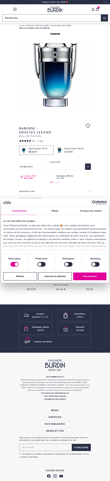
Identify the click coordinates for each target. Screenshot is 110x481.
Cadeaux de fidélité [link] (43, 341)
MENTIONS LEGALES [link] (57, 396)
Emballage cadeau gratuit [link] (40, 328)
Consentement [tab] (19, 211)
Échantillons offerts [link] (80, 315)
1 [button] (51, 182)
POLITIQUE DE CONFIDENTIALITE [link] (55, 393)
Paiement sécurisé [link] (80, 328)
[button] (14, 9)
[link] (48, 475)
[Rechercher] (104, 18)
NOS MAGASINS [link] (55, 424)
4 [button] (58, 182)
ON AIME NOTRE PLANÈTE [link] (55, 399)
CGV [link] (46, 396)
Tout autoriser (90, 276)
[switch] (41, 264)
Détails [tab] (55, 211)
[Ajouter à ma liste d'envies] (88, 126)
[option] (37, 177)
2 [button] (53, 182)
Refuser (20, 276)
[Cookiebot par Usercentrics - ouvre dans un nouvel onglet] (94, 202)
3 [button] (56, 182)
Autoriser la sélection (55, 276)
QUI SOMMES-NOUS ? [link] (55, 377)
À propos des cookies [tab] (91, 211)
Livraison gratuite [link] (40, 315)
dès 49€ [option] (64, 177)
